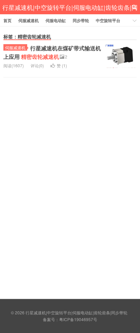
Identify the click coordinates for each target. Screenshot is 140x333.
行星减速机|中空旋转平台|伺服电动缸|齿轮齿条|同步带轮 (70, 14)
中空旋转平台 (108, 20)
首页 (7, 20)
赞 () (62, 65)
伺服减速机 (28, 20)
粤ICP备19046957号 (78, 319)
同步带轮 (81, 20)
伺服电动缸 (56, 20)
